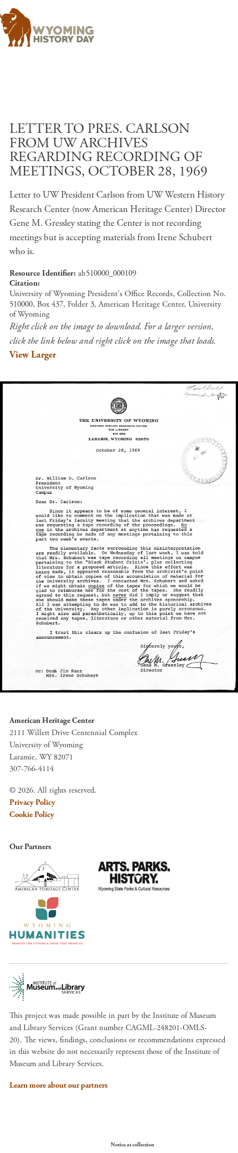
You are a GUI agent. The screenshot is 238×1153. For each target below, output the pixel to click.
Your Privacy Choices (188, 1144)
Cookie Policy (31, 815)
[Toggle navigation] (214, 24)
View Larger (32, 355)
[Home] (47, 27)
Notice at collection (132, 1145)
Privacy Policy (32, 803)
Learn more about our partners (58, 1085)
